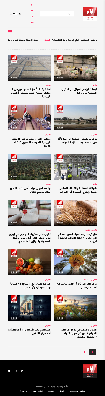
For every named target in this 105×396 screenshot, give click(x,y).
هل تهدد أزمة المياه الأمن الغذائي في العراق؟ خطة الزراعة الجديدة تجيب (77, 237)
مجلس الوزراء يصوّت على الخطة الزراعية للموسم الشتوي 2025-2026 (31, 142)
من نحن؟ (24, 391)
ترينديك (51, 391)
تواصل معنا (38, 391)
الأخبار (58, 40)
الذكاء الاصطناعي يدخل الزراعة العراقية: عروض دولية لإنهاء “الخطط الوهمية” (79, 333)
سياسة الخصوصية (77, 391)
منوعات (87, 279)
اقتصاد (94, 230)
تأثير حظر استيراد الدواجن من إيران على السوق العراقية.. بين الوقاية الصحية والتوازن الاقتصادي (30, 237)
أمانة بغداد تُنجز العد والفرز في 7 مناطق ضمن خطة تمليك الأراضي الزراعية (31, 93)
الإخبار (61, 391)
